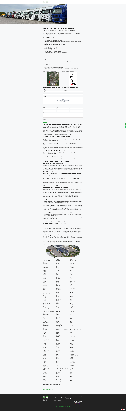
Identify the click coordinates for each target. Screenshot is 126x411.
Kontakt (60, 406)
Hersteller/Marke (65, 90)
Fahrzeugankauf (67, 397)
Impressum (62, 406)
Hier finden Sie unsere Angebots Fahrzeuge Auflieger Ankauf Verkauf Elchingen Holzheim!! (54, 387)
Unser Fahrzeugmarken (68, 398)
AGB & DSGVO (66, 406)
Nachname (58, 107)
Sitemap (70, 406)
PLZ (70, 107)
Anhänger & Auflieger (68, 399)
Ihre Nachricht (44, 112)
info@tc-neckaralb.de (46, 402)
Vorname (44, 107)
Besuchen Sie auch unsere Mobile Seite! (48, 389)
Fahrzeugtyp (44, 90)
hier (52, 120)
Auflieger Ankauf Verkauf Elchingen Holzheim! (61, 386)
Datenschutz (56, 406)
